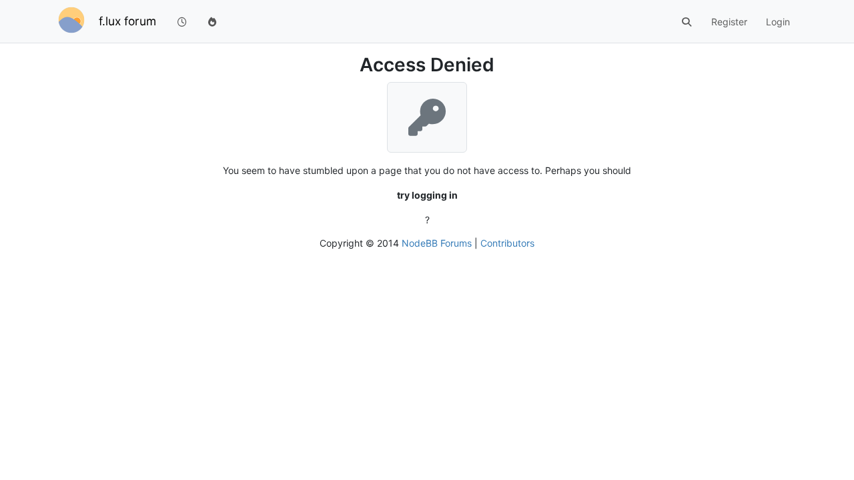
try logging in (427, 195)
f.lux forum (127, 21)
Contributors (507, 243)
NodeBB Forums (437, 243)
